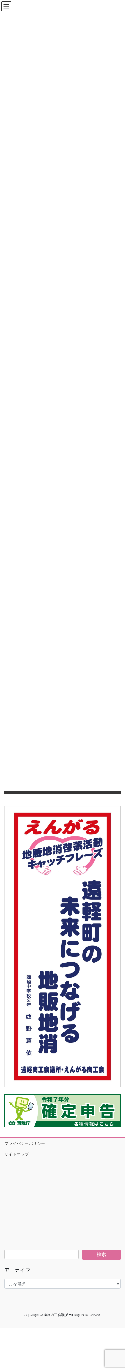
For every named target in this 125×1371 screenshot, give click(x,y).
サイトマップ (16, 1154)
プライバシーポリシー (24, 1143)
